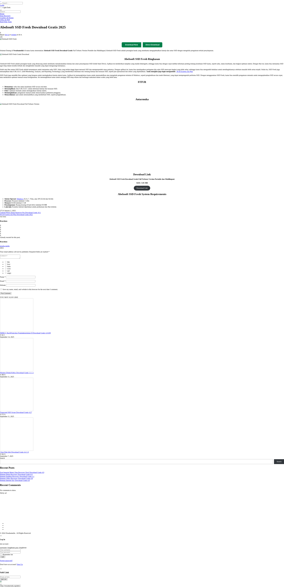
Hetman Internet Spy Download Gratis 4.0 (15, 480)
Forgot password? (6, 561)
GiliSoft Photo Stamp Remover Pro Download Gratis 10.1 (20, 213)
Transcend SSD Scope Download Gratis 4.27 (16, 412)
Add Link (4, 579)
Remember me (8, 554)
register (14, 35)
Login (2, 5)
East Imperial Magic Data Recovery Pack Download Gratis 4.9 (22, 472)
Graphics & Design (7, 18)
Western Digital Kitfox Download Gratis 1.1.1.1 (17, 373)
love (8, 264)
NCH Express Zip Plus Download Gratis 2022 (16, 215)
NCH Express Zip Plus (184, 71)
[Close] (1, 535)
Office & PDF (5, 20)
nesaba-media (5, 246)
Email (2, 281)
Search (2, 458)
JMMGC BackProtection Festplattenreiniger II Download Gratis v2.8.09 (25, 333)
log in (7, 35)
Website (3, 285)
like (8, 262)
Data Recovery (5, 16)
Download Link (142, 188)
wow (9, 269)
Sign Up (20, 564)
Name (3, 277)
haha (9, 266)
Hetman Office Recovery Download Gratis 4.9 (16, 478)
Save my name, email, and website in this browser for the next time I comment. (30, 289)
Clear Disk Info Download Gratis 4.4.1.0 (14, 452)
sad (8, 271)
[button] (1, 37)
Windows (20, 199)
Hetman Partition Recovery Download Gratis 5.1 (17, 476)
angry (9, 273)
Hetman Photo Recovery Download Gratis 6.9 (16, 474)
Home (2, 14)
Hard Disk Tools (6, 22)
